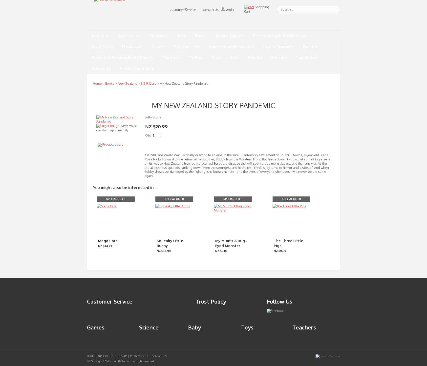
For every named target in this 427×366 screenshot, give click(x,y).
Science (254, 57)
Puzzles (310, 46)
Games (158, 46)
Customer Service (183, 10)
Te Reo (196, 57)
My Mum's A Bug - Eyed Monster (231, 243)
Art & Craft (102, 46)
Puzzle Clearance (137, 68)
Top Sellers (307, 57)
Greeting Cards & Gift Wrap (279, 35)
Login (229, 9)
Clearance (101, 68)
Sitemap (122, 356)
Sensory (279, 57)
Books (201, 35)
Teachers (171, 57)
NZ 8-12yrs (148, 83)
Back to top (105, 356)
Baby (181, 35)
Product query (112, 144)
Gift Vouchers (186, 46)
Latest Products (278, 46)
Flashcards (132, 46)
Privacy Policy (139, 356)
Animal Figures (229, 35)
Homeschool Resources (231, 46)
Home (97, 83)
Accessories (129, 35)
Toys (216, 57)
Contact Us (211, 10)
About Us (100, 35)
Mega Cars (107, 240)
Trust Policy (210, 301)
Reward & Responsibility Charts (122, 57)
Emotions (159, 35)
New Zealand (128, 83)
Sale (234, 57)
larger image (109, 126)
